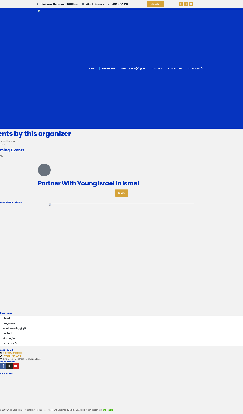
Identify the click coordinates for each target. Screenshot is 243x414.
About (93, 68)
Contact (157, 68)
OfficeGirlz (108, 409)
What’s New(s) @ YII (133, 68)
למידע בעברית (195, 68)
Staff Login (175, 68)
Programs (108, 68)
